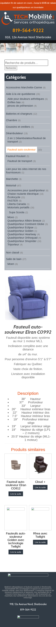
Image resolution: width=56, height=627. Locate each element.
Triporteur (13, 244)
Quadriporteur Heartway (21, 234)
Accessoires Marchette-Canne (24, 87)
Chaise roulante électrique (23, 193)
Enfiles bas (14, 102)
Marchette (12, 179)
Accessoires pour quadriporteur (26, 190)
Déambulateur (14, 133)
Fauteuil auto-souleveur (21, 149)
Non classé (12, 252)
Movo (10, 217)
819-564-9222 (28, 30)
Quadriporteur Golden (20, 230)
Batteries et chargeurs (19, 113)
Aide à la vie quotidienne (20, 94)
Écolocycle (13, 197)
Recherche (11, 67)
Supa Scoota (16, 212)
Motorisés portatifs (18, 207)
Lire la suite (15, 494)
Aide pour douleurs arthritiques (25, 98)
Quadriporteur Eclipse (20, 227)
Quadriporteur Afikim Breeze (24, 220)
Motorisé (11, 185)
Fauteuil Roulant (16, 156)
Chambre (11, 120)
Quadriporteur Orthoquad (22, 237)
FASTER (12, 200)
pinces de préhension (20, 105)
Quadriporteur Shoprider (21, 241)
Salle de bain (14, 259)
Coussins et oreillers (18, 126)
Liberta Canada (16, 204)
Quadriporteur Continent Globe (25, 224)
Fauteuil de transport (19, 161)
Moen (10, 263)
